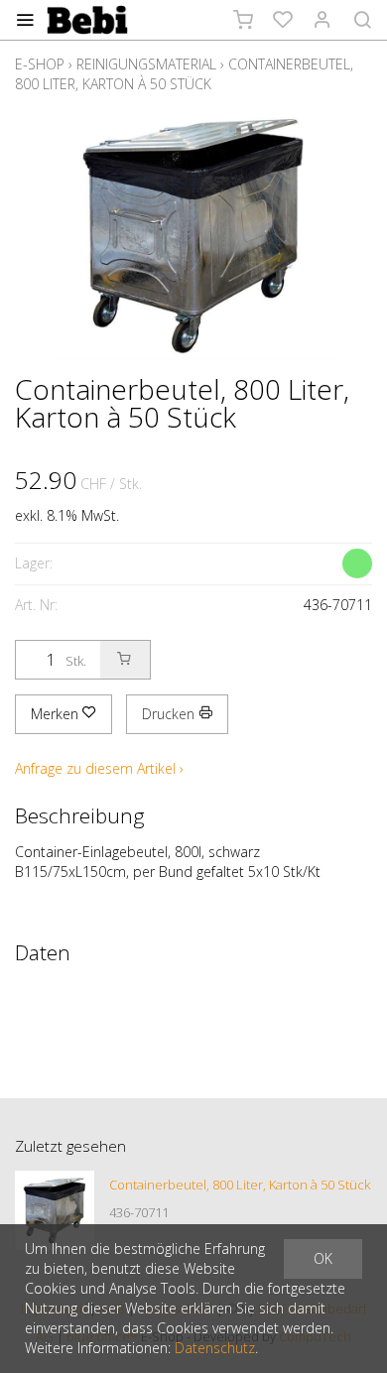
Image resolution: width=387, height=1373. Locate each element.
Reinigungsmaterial (146, 64)
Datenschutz (215, 1347)
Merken (56, 713)
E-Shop (39, 64)
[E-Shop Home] (87, 20)
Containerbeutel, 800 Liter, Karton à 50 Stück (184, 74)
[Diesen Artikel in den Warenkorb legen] (125, 660)
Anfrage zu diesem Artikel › (99, 768)
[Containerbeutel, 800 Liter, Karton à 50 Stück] (54, 1210)
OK (323, 1258)
